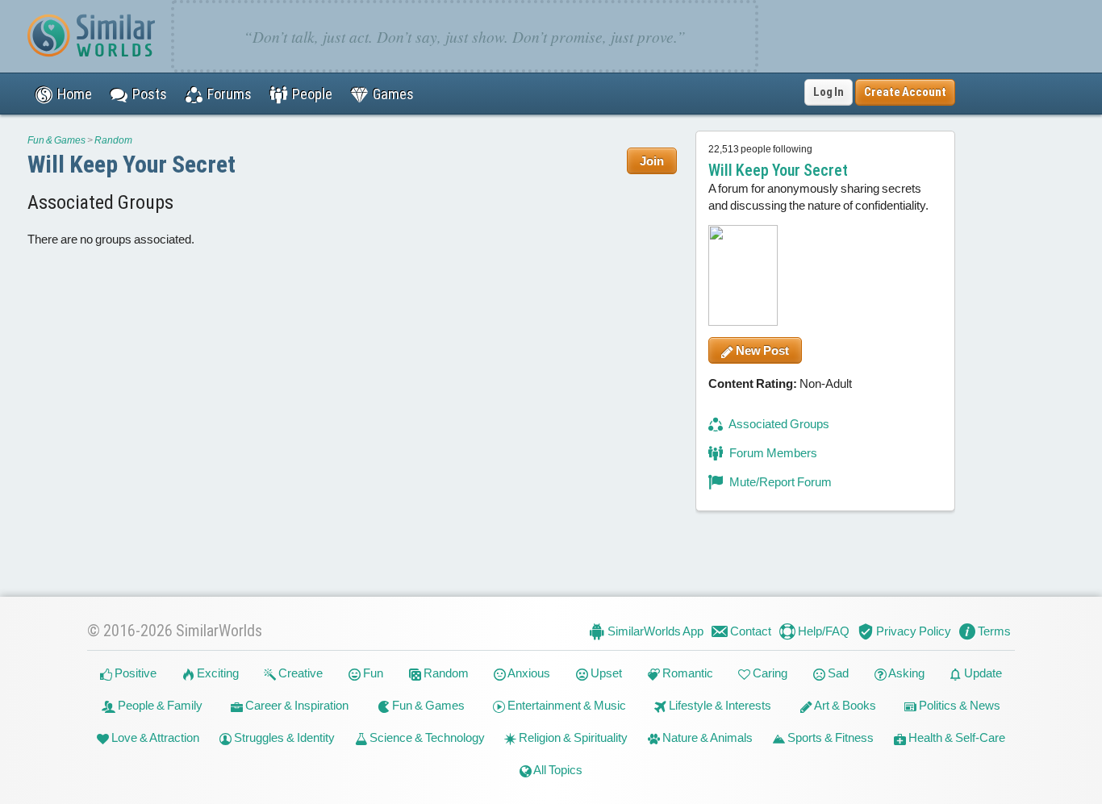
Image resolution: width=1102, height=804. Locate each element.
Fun (372, 673)
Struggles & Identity (283, 737)
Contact (749, 631)
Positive (134, 673)
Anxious (528, 673)
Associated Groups (778, 424)
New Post (761, 350)
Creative (299, 673)
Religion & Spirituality (572, 737)
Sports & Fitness (829, 737)
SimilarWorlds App (654, 631)
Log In (828, 92)
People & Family (158, 705)
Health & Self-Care (955, 737)
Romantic (686, 673)
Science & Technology (426, 737)
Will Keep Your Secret (131, 164)
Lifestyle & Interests (718, 705)
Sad (837, 673)
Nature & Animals (706, 737)
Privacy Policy (912, 631)
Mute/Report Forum (779, 482)
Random (113, 140)
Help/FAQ (822, 631)
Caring (768, 673)
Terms (993, 631)
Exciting (216, 673)
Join (652, 161)
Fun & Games (56, 140)
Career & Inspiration (296, 705)
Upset (605, 673)
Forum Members (772, 453)
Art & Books (844, 705)
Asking (906, 673)
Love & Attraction (154, 737)
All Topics (557, 770)
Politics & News (958, 705)
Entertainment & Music (565, 705)
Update (982, 673)
